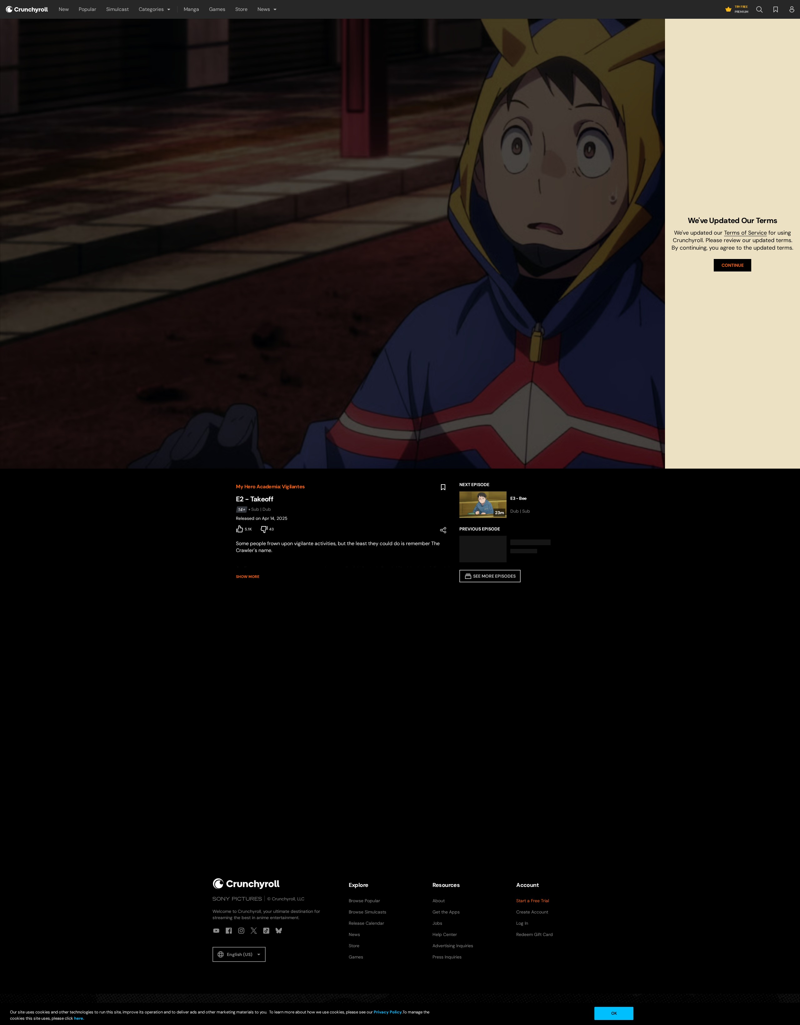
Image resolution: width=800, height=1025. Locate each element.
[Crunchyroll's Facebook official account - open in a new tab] (228, 930)
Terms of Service (745, 232)
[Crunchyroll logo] (27, 9)
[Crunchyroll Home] (246, 883)
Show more (247, 576)
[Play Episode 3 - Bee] (511, 504)
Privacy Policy (388, 1012)
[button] (155, 9)
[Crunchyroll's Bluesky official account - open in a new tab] (278, 930)
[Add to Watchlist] (443, 487)
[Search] (759, 9)
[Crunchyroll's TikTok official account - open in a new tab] (266, 930)
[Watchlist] (776, 9)
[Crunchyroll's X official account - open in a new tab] (254, 930)
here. (78, 1018)
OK (614, 1013)
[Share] (443, 530)
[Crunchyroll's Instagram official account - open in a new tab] (241, 930)
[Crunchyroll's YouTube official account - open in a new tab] (216, 930)
